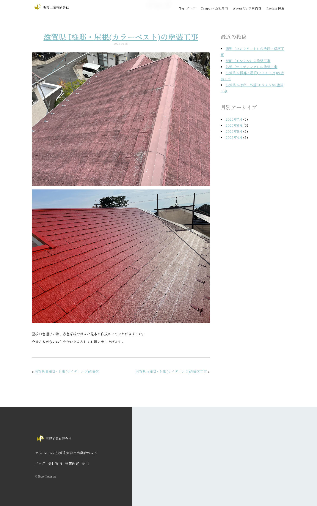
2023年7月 (234, 119)
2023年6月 (234, 125)
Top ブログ (187, 8)
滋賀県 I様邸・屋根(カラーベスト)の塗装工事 (121, 36)
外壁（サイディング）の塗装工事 (251, 66)
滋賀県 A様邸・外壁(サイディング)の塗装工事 (171, 371)
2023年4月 (234, 137)
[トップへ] (52, 10)
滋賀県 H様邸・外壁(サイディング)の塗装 (67, 371)
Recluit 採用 (275, 8)
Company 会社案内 (214, 8)
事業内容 (72, 463)
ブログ (40, 463)
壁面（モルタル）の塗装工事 (248, 60)
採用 (85, 463)
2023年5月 (234, 131)
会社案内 (55, 463)
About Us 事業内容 (247, 8)
